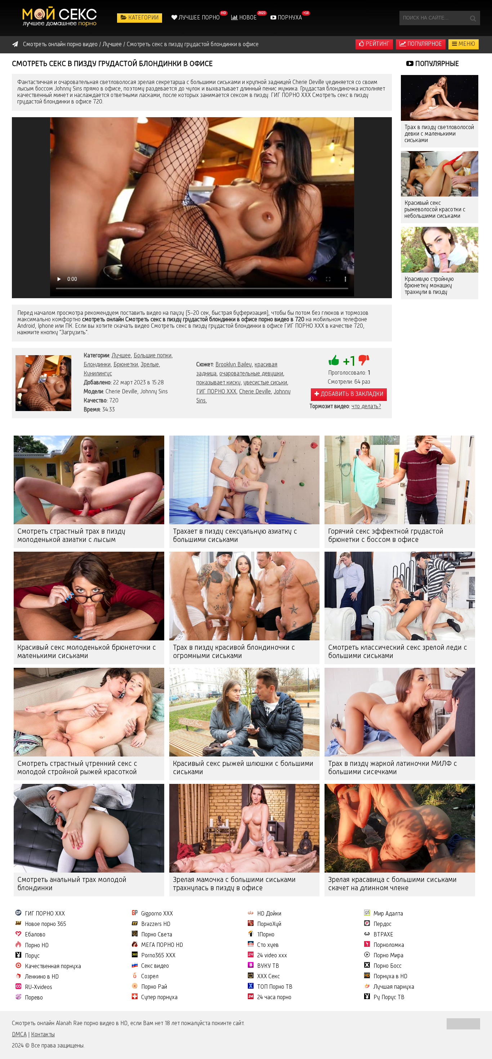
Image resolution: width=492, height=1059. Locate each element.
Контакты (43, 1035)
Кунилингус (98, 374)
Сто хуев (268, 945)
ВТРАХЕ (383, 935)
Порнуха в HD (390, 977)
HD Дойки (269, 914)
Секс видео (155, 966)
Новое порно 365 (45, 924)
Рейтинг (376, 44)
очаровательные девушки (251, 374)
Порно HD (37, 946)
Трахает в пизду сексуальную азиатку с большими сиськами (235, 536)
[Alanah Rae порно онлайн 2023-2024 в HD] (60, 18)
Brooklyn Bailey (233, 365)
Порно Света (156, 935)
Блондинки (97, 365)
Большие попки (152, 356)
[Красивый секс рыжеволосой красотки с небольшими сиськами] (439, 174)
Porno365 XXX (158, 956)
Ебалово (35, 935)
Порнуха (289, 18)
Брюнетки (125, 365)
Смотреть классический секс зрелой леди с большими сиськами (397, 652)
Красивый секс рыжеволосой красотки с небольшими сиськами (434, 209)
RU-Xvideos (38, 987)
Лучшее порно (198, 18)
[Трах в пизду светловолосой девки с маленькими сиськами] (439, 98)
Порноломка (389, 945)
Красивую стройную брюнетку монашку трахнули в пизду (429, 286)
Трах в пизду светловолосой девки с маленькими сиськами (439, 134)
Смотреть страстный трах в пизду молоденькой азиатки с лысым (71, 536)
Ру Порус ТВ (389, 998)
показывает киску (218, 383)
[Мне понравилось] (333, 360)
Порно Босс (388, 966)
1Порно (265, 935)
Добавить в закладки (351, 394)
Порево (34, 998)
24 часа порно (274, 998)
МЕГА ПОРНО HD (162, 945)
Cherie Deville (255, 392)
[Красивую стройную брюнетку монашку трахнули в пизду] (439, 250)
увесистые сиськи (265, 383)
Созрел (149, 977)
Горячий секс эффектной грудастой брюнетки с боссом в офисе (385, 536)
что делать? (366, 407)
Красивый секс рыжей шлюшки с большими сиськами (243, 768)
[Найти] (473, 18)
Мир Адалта (388, 914)
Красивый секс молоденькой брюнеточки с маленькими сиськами (86, 652)
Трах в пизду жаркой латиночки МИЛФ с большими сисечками (392, 768)
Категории (142, 18)
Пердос (383, 924)
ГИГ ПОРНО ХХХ (216, 392)
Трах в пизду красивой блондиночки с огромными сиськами (234, 652)
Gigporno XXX (157, 914)
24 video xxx (272, 956)
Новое (247, 18)
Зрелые (150, 365)
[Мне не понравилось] (363, 360)
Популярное (424, 44)
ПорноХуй (269, 924)
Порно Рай (154, 987)
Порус (32, 956)
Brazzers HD (155, 924)
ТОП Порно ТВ (274, 987)
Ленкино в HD (42, 977)
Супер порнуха (159, 998)
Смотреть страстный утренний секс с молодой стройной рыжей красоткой (77, 768)
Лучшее (121, 356)
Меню (466, 44)
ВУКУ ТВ (268, 966)
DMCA (19, 1035)
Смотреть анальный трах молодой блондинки (71, 884)
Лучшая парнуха (394, 987)
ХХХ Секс (268, 977)
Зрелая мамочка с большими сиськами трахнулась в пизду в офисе (234, 884)
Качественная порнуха (53, 967)
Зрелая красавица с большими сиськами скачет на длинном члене (392, 884)
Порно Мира (388, 956)
